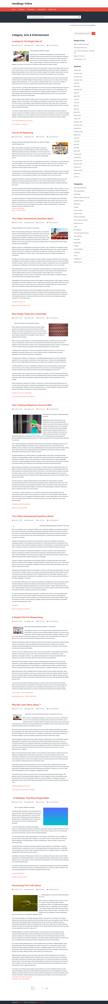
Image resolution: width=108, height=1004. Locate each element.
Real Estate (77, 239)
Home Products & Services (81, 220)
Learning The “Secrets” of (18, 301)
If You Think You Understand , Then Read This (23, 396)
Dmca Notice (31, 9)
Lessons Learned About (18, 208)
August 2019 (77, 173)
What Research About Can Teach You (21, 504)
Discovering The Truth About (26, 885)
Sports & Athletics (78, 249)
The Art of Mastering (22, 132)
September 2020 (78, 131)
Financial (76, 207)
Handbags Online (22, 3)
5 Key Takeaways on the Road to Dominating (23, 789)
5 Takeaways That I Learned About (21, 979)
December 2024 (78, 73)
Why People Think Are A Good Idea (21, 305)
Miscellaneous (77, 229)
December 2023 (78, 89)
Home (13, 9)
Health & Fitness (78, 213)
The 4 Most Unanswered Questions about (32, 516)
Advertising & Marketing (80, 187)
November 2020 (78, 125)
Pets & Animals (78, 236)
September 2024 (78, 80)
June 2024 (76, 83)
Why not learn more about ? (26, 704)
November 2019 (78, 164)
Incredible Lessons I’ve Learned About (22, 393)
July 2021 (76, 99)
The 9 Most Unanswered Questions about (32, 218)
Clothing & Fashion (78, 200)
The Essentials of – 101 (80, 59)
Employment (77, 204)
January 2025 (77, 70)
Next (47, 988)
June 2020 (76, 141)
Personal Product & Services (81, 233)
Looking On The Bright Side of (27, 41)
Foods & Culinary (78, 210)
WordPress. (20, 1002)
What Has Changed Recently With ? (21, 609)
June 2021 (76, 102)
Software (76, 246)
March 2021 (77, 112)
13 (42, 988)
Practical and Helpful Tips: (80, 47)
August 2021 (77, 96)
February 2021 (77, 115)
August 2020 (77, 135)
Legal (75, 226)
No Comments (41, 45)
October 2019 (77, 167)
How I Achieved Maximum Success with (22, 120)
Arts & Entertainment (53, 45)
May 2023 (76, 93)
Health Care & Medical (79, 217)
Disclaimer (21, 9)
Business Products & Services (82, 197)
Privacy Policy (41, 9)
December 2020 (78, 122)
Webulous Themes (40, 1002)
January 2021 (77, 118)
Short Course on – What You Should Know (22, 692)
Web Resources (78, 262)
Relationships (77, 242)
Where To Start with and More (19, 508)
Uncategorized (77, 259)
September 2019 (78, 170)
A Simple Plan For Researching (27, 617)
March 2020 (77, 151)
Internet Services (78, 223)
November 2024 (78, 76)
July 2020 (76, 138)
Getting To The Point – (79, 56)
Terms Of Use (52, 9)
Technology (77, 252)
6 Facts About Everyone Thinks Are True (22, 977)
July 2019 (76, 176)
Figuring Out (15, 605)
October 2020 (77, 128)
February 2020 (77, 154)
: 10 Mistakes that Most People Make (30, 798)
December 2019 (78, 160)
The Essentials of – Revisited (19, 124)
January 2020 (77, 157)
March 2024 (77, 86)
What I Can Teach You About (19, 210)
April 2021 (76, 109)
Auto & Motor (77, 194)
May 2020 (76, 144)
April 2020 (76, 147)
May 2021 (76, 105)
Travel (75, 255)
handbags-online (30, 45)
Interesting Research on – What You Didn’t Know (24, 696)
